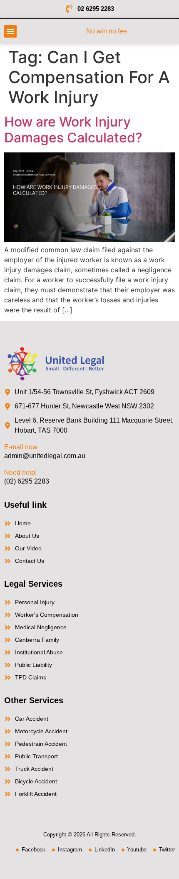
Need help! (20, 472)
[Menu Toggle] (10, 31)
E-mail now (20, 447)
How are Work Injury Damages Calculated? (73, 130)
